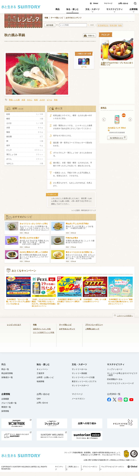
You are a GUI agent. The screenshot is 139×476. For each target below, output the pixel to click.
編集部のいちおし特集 (42, 329)
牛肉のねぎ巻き (72, 238)
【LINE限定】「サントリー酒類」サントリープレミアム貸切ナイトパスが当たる (18, 301)
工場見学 (40, 373)
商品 (58, 9)
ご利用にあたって (92, 329)
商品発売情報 (7, 373)
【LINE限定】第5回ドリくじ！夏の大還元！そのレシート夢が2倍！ (69, 301)
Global (95, 3)
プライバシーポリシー (94, 325)
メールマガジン (78, 399)
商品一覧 (5, 369)
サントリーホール (79, 369)
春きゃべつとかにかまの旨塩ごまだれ (81, 252)
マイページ (108, 3)
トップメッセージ (114, 369)
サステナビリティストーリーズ (120, 383)
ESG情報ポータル (114, 379)
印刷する (91, 36)
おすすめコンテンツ (74, 18)
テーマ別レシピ (57, 18)
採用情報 (5, 411)
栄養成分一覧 (7, 377)
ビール (84, 67)
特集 (46, 18)
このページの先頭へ (125, 316)
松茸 (36, 100)
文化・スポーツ (92, 9)
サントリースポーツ (80, 385)
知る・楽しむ (72, 9)
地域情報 (40, 381)
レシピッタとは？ (14, 325)
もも (120, 25)
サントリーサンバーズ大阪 (83, 377)
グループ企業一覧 (9, 403)
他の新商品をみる (116, 138)
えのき (42, 100)
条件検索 (49, 25)
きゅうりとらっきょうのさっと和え (34, 224)
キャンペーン (42, 369)
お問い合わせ (123, 3)
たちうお (113, 25)
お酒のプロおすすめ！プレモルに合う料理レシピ (117, 64)
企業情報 (133, 9)
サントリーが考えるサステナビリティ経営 (122, 374)
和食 (56, 100)
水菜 (23, 100)
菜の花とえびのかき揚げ (29, 238)
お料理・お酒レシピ (45, 377)
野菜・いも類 (14, 100)
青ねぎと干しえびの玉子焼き (77, 224)
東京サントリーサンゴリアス (84, 381)
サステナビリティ (114, 9)
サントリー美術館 (79, 373)
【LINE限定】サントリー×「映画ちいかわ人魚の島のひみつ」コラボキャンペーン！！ (120, 301)
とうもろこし (103, 25)
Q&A (39, 399)
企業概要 (5, 399)
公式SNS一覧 (113, 394)
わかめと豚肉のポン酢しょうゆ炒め (34, 252)
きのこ (29, 100)
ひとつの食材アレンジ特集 (43, 332)
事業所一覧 (6, 407)
